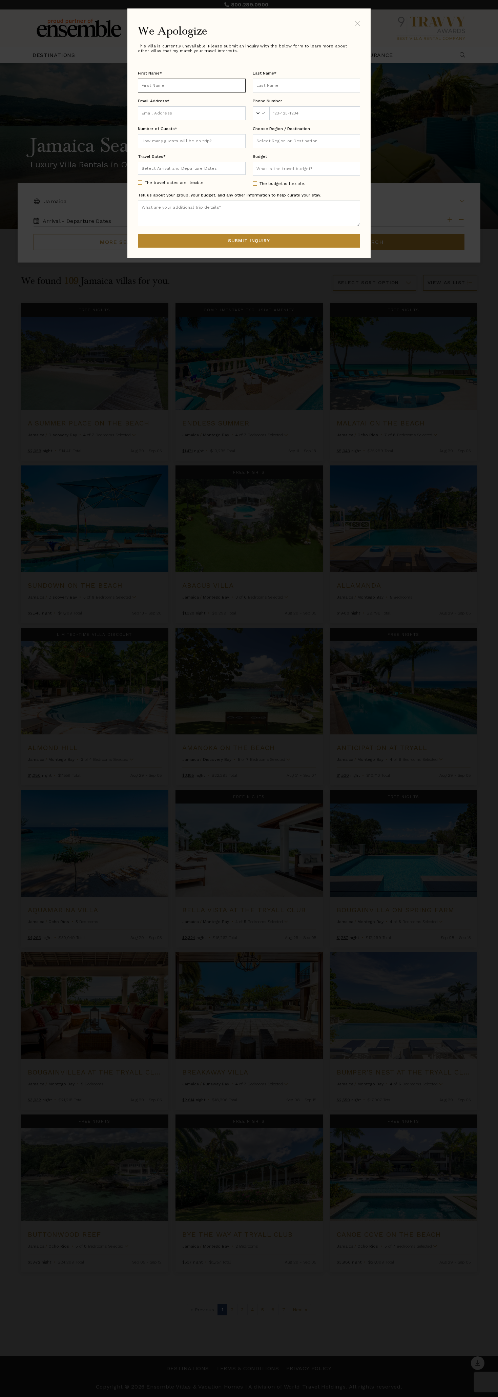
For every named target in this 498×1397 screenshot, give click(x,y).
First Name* (150, 73)
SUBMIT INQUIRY (249, 240)
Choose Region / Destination (281, 128)
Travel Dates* (152, 156)
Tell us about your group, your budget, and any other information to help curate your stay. (229, 195)
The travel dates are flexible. (175, 182)
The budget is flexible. (282, 183)
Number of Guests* (157, 128)
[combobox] (306, 141)
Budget (260, 156)
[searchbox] (306, 141)
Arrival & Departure (169, 168)
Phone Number (267, 101)
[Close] (357, 23)
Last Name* (264, 73)
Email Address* (153, 101)
